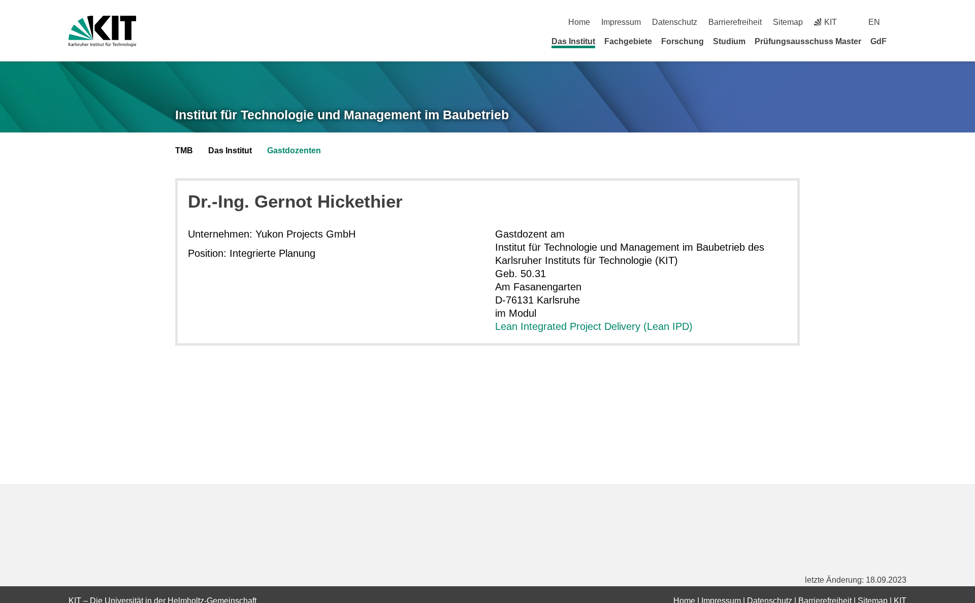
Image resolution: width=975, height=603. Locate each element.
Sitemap (788, 22)
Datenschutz (674, 22)
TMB (184, 150)
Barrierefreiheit (735, 22)
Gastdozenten (294, 150)
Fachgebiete (628, 41)
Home (579, 22)
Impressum (621, 22)
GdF (878, 41)
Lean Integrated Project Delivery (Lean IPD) (594, 326)
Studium (729, 41)
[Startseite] (902, 41)
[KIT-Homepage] (102, 31)
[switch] (902, 22)
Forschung (682, 41)
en (874, 22)
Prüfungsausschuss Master (808, 41)
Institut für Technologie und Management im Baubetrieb (342, 115)
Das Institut (573, 41)
